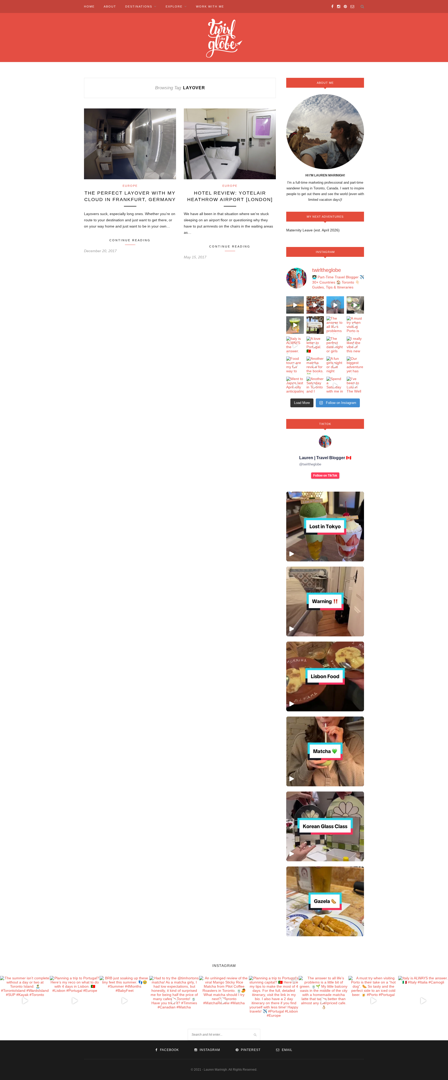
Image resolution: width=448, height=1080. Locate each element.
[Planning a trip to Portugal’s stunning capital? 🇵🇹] (315, 325)
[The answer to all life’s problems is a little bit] (335, 325)
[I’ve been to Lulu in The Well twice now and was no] (355, 385)
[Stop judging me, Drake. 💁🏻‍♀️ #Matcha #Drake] (325, 751)
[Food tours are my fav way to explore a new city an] (295, 365)
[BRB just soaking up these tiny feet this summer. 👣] (335, 305)
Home (89, 6)
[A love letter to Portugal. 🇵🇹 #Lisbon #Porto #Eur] (315, 345)
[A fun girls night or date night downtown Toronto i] (335, 365)
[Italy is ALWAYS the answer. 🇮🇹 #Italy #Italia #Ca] (295, 345)
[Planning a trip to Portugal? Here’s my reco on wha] (315, 305)
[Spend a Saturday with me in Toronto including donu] (335, 385)
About (110, 6)
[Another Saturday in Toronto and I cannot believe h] (315, 385)
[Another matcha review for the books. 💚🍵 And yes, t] (315, 365)
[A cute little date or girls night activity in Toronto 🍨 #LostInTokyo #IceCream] (325, 526)
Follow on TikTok (325, 475)
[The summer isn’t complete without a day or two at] (295, 305)
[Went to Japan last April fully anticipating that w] (295, 385)
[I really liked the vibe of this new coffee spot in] (355, 345)
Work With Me (210, 6)
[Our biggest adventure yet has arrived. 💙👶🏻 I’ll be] (355, 365)
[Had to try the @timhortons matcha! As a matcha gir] (355, 305)
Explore (174, 6)
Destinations (138, 6)
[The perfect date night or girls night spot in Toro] (335, 345)
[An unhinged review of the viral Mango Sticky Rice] (295, 325)
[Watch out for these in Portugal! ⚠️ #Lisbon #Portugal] (325, 601)
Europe (130, 185)
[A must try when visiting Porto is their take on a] (355, 325)
